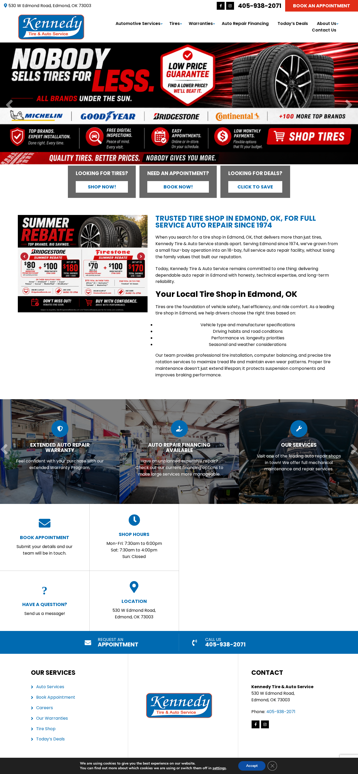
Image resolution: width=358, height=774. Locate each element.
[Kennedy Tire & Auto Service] (51, 17)
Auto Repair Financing (245, 23)
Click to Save (255, 187)
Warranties (201, 23)
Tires (174, 23)
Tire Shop (46, 729)
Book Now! (178, 187)
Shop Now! (102, 187)
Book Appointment (55, 697)
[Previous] (9, 105)
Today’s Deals (293, 23)
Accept (252, 765)
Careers (44, 708)
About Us (326, 23)
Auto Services (50, 687)
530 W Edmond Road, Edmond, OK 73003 (134, 609)
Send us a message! (44, 609)
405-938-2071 (259, 6)
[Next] (349, 105)
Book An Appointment (321, 6)
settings (219, 768)
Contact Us (324, 30)
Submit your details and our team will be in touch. (45, 545)
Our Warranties (52, 718)
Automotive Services (138, 23)
